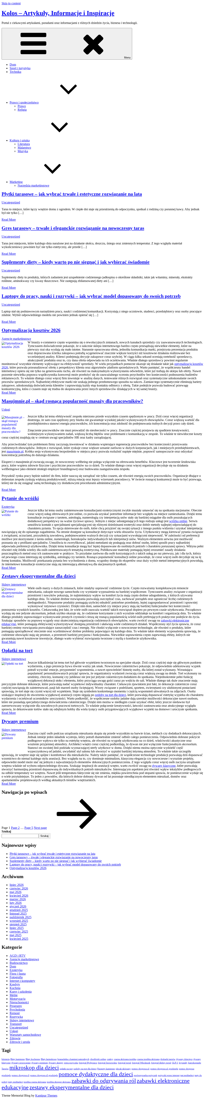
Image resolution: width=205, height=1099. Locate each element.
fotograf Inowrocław (107, 1063)
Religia (22, 109)
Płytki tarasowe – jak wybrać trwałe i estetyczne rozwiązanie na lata (72, 194)
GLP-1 (175, 1063)
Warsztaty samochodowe (25, 1034)
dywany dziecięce (184, 1059)
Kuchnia (15, 988)
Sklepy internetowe (14, 584)
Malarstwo (24, 147)
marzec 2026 (18, 899)
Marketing (16, 182)
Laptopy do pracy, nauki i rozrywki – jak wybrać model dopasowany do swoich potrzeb (91, 296)
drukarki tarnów (167, 1059)
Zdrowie (15, 1038)
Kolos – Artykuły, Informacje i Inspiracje (58, 13)
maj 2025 (15, 935)
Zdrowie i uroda (20, 1042)
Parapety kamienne (106, 1069)
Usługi (6, 409)
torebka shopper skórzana (59, 1082)
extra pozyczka (71, 1063)
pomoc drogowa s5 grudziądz (44, 1075)
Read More (9, 219)
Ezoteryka (8, 506)
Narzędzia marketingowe (33, 185)
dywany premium (39, 1063)
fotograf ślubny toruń (161, 1063)
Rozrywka (16, 1016)
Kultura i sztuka (20, 140)
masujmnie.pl (15, 451)
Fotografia (16, 977)
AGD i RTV (18, 955)
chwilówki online (98, 1059)
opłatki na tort (66, 1069)
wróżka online (178, 521)
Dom (13, 64)
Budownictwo (19, 963)
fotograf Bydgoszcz (88, 1063)
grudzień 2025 (19, 910)
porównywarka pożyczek (145, 1075)
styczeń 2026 (18, 906)
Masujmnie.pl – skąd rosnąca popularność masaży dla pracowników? (72, 401)
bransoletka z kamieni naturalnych (73, 1059)
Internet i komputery (22, 980)
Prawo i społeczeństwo (24, 102)
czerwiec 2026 (19, 888)
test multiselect (187, 1075)
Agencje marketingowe (16, 338)
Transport (16, 1024)
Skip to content (11, 3)
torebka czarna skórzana (35, 1082)
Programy (16, 1006)
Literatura (24, 144)
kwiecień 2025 (19, 938)
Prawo (22, 106)
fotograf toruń (124, 1063)
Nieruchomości (19, 1002)
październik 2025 (20, 917)
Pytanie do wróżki (20, 498)
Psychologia (17, 1009)
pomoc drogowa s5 (20, 1075)
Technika (15, 71)
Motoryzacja (17, 998)
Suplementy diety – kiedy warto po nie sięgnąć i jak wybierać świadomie (76, 262)
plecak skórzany (123, 1069)
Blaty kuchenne (33, 1059)
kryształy (183, 1063)
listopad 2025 (18, 913)
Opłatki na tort (17, 650)
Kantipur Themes (46, 1095)
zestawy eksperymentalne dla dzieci (71, 1087)
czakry (110, 1059)
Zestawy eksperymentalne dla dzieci (39, 576)
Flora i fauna (18, 973)
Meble (14, 995)
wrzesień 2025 (19, 920)
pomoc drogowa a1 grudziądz (164, 1069)
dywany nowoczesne (21, 1063)
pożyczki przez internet (169, 1075)
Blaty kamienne (17, 1059)
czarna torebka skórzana (148, 1059)
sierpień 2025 (18, 924)
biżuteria (6, 1059)
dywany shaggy (56, 1063)
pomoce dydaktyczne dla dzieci (96, 1074)
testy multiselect (15, 1082)
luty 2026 (16, 902)
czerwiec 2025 (19, 931)
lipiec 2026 (17, 885)
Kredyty (15, 984)
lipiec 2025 (17, 928)
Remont (15, 1013)
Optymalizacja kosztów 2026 (31, 330)
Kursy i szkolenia (21, 991)
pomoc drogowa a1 (141, 1069)
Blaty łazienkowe (49, 1059)
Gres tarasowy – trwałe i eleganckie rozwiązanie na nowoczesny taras (73, 228)
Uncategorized (11, 202)
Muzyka (23, 151)
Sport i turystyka (20, 68)
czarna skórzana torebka (125, 1059)
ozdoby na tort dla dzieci (110, 695)
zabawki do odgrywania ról (103, 1080)
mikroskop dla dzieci (34, 1067)
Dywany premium (20, 721)
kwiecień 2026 (19, 895)
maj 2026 (15, 892)
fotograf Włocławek (141, 1063)
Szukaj (6, 831)
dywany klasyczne (164, 765)
